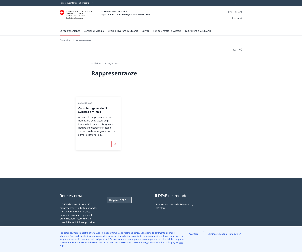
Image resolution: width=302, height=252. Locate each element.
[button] (70, 30)
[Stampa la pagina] (234, 49)
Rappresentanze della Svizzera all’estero (172, 206)
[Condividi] (241, 49)
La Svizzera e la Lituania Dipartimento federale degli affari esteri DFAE (125, 13)
